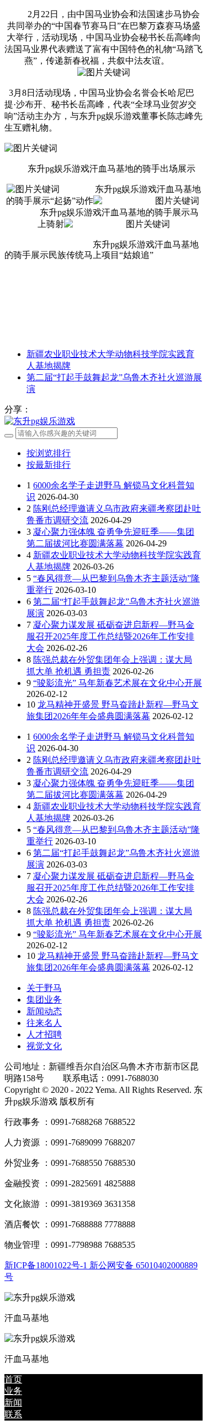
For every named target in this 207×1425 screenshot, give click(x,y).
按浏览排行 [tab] (48, 453)
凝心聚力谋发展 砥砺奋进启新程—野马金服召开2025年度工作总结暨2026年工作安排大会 (110, 636)
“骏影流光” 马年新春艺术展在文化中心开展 (117, 683)
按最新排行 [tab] (48, 464)
